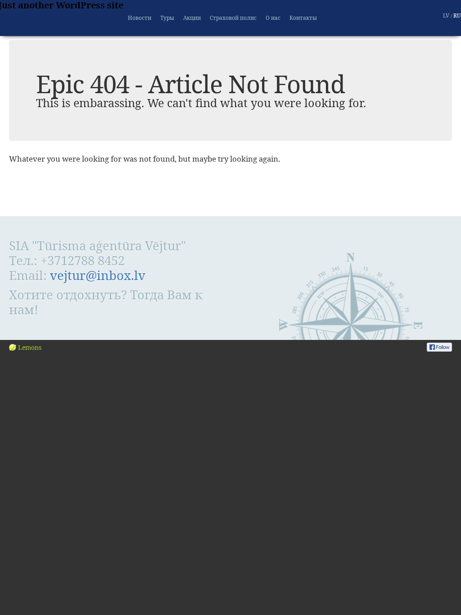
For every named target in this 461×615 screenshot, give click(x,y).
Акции (192, 18)
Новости (139, 18)
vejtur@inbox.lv (97, 275)
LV (446, 15)
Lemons (29, 347)
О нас (273, 18)
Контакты (303, 18)
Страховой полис (233, 18)
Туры (167, 18)
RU (457, 15)
